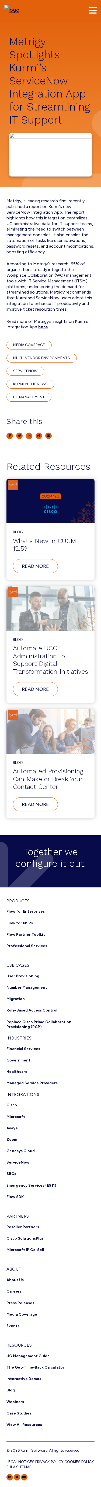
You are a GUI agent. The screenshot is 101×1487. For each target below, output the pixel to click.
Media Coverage (21, 1314)
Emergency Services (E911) (31, 1185)
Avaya (12, 1128)
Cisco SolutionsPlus (25, 1238)
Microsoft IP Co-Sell (25, 1249)
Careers (14, 1291)
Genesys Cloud (20, 1151)
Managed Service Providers (32, 1083)
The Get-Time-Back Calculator (35, 1367)
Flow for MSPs (19, 923)
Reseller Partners (22, 1227)
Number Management (26, 987)
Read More (40, 568)
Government (18, 1060)
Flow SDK (15, 1197)
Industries (19, 1038)
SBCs (11, 1173)
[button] (93, 11)
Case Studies (18, 1413)
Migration (15, 999)
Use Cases (17, 965)
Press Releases (20, 1303)
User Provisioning (22, 976)
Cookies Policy (79, 1462)
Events (12, 1326)
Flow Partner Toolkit (25, 934)
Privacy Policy (49, 1462)
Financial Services (23, 1049)
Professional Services (26, 946)
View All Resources (24, 1424)
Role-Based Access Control (31, 1010)
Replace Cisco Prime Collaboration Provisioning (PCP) (38, 1024)
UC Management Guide (28, 1356)
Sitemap (23, 1467)
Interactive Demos (23, 1378)
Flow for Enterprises (25, 911)
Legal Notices (20, 1462)
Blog (10, 1390)
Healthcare (16, 1071)
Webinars (15, 1402)
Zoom (11, 1139)
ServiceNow (17, 1162)
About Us (15, 1280)
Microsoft (15, 1116)
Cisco (11, 1105)
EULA (10, 1467)
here (43, 326)
